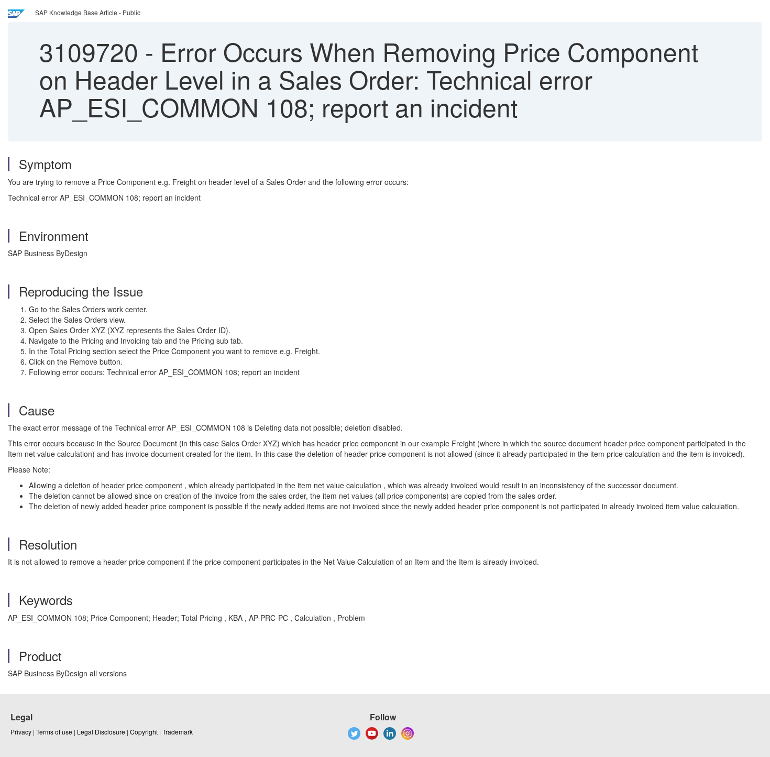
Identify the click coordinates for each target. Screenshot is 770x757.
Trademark (177, 731)
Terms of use (54, 731)
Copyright (144, 731)
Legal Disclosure (101, 731)
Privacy (20, 731)
